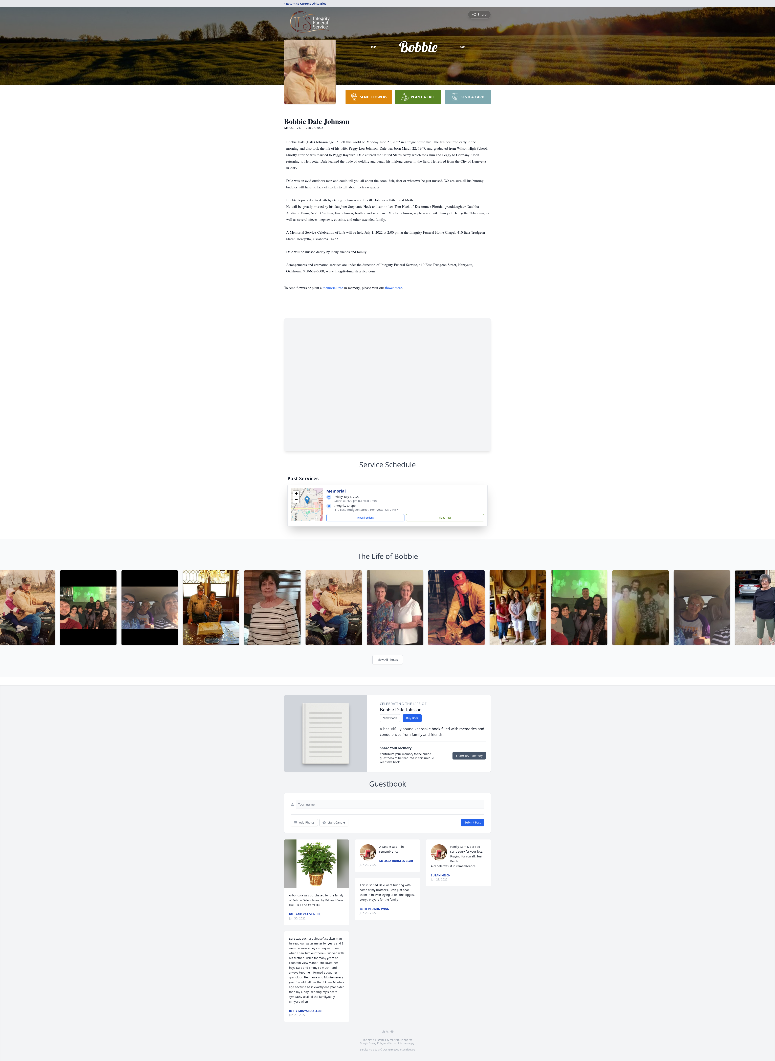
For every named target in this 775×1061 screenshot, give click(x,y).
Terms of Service (398, 1043)
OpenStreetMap (392, 1049)
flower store (393, 287)
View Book (390, 718)
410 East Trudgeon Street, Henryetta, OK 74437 (366, 510)
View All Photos (387, 660)
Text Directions (365, 517)
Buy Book (412, 718)
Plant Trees (445, 517)
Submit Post (473, 822)
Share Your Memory (469, 755)
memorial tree (333, 287)
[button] (307, 500)
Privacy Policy (376, 1043)
